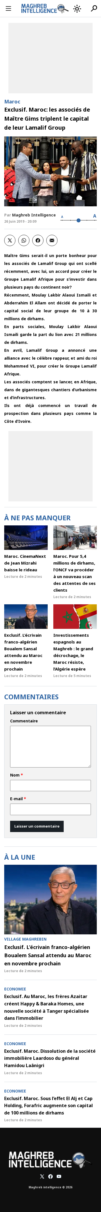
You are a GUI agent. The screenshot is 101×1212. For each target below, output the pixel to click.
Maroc (12, 101)
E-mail (18, 799)
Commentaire (24, 721)
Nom (16, 775)
